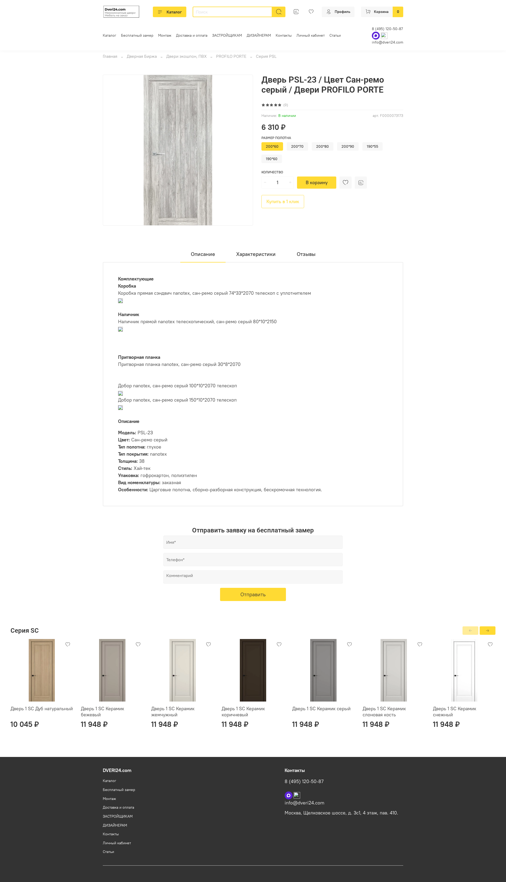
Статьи (335, 35)
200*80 (322, 146)
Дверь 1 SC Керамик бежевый (102, 711)
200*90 (348, 146)
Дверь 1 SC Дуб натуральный (42, 708)
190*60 (272, 158)
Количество (272, 172)
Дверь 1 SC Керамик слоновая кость (384, 711)
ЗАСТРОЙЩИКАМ (227, 35)
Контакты (284, 35)
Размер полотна (276, 138)
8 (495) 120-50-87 (387, 28)
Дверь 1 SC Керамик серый (321, 708)
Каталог (174, 12)
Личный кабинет (310, 35)
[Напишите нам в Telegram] (297, 795)
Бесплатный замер (137, 35)
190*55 (372, 146)
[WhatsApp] (376, 35)
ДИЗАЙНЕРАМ (259, 35)
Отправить (253, 594)
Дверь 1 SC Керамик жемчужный (172, 711)
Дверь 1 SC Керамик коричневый (243, 711)
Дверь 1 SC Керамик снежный (454, 711)
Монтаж (164, 35)
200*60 (272, 146)
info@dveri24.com (387, 42)
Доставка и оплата (191, 35)
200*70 (297, 146)
